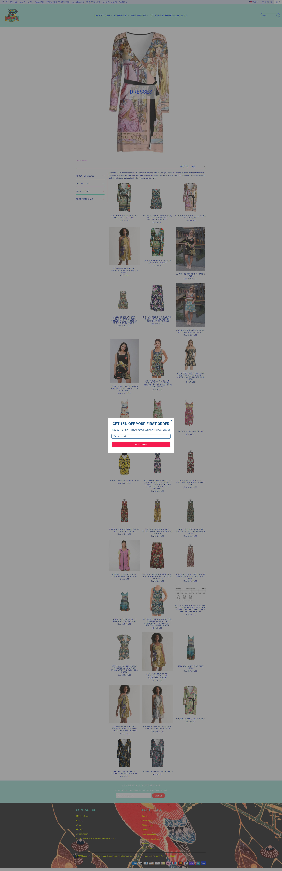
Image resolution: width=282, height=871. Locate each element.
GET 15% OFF (141, 444)
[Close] (171, 420)
